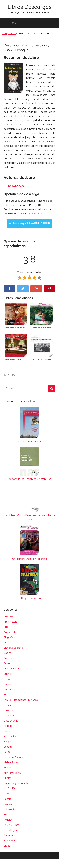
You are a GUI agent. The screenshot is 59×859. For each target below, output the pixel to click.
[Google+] (36, 288)
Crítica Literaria (12, 668)
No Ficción (10, 788)
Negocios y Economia (16, 783)
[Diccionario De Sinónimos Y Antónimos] (29, 462)
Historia (8, 725)
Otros (7, 793)
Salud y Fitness (12, 825)
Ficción (12, 33)
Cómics (8, 658)
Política (8, 804)
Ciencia (8, 642)
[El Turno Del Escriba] (29, 423)
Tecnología (10, 840)
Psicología (9, 809)
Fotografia (9, 715)
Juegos (8, 741)
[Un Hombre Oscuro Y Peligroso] (29, 541)
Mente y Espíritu (12, 772)
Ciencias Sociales (13, 647)
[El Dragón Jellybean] (29, 580)
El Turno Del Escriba (29, 441)
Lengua (8, 746)
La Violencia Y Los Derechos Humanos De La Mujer (29, 517)
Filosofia (8, 710)
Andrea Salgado (16, 185)
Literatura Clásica (13, 757)
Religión (8, 819)
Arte (6, 626)
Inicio (4, 33)
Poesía (7, 798)
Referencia (10, 814)
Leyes (7, 751)
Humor (7, 731)
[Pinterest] (49, 288)
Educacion (9, 689)
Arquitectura (10, 621)
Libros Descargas (29, 6)
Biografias (9, 637)
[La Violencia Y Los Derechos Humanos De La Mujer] (29, 498)
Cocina (7, 653)
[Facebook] (9, 288)
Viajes (7, 845)
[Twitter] (23, 288)
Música (7, 778)
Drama (7, 684)
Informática (10, 736)
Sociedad (9, 835)
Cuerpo (8, 673)
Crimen (7, 663)
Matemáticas (11, 762)
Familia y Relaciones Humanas (21, 700)
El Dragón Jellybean (29, 598)
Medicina (9, 767)
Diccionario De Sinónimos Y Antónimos (29, 479)
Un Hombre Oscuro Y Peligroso (29, 558)
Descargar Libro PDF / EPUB (31, 223)
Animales (9, 616)
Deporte (8, 679)
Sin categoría (11, 830)
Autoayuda (10, 632)
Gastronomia (11, 720)
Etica (6, 694)
